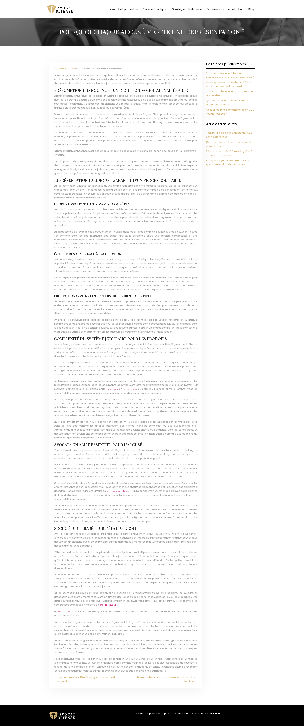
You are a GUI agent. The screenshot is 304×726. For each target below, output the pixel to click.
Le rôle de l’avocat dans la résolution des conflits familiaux (166, 679)
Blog (251, 9)
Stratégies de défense (187, 9)
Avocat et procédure (124, 9)
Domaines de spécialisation (225, 9)
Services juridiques (155, 9)
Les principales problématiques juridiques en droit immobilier (86, 679)
